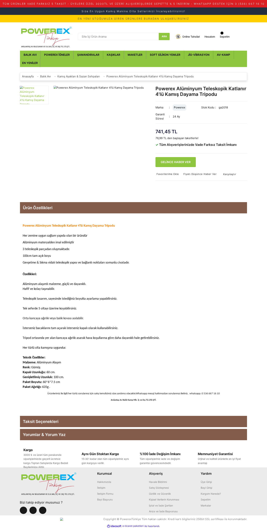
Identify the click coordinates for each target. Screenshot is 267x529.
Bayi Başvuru (105, 499)
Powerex (179, 107)
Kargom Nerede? (211, 493)
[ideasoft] (114, 526)
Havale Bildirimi (158, 481)
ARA (164, 36)
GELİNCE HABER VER (176, 162)
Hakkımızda (104, 481)
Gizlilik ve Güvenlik (160, 493)
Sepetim (206, 499)
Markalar (206, 505)
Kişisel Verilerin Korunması (164, 499)
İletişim (101, 487)
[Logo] (46, 36)
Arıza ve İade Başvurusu (163, 511)
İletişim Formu (105, 493)
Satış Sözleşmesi (159, 487)
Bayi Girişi (206, 487)
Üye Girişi (206, 481)
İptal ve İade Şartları (161, 505)
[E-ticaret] (133, 526)
